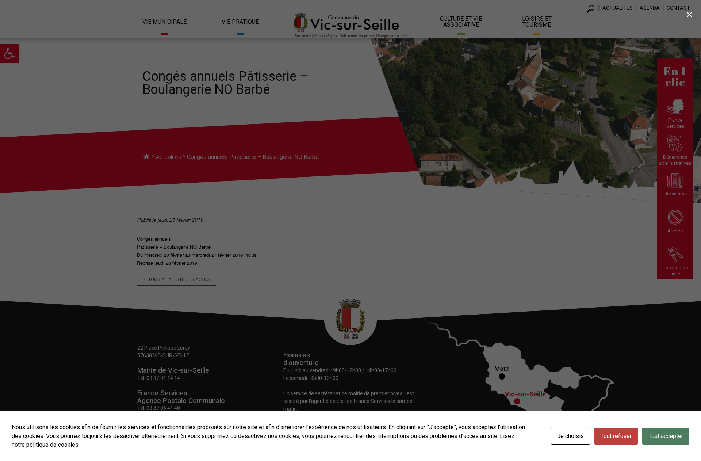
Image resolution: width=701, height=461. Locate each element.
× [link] (689, 14)
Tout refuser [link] (616, 436)
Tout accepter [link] (665, 436)
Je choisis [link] (570, 436)
